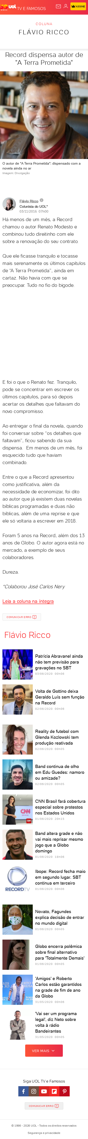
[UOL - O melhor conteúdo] (8, 7)
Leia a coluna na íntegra (28, 601)
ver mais (40, 1051)
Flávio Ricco (44, 32)
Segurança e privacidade (44, 1133)
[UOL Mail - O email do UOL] (58, 6)
